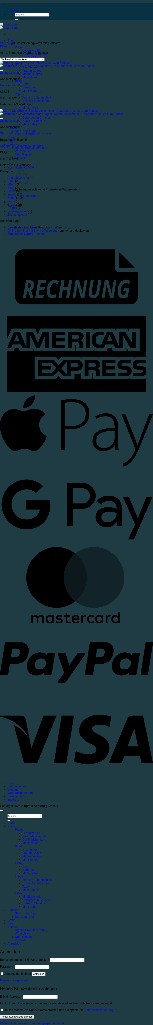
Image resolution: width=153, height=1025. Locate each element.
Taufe (26, 886)
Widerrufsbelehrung (20, 792)
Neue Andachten (11, 85)
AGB (10, 782)
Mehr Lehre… (31, 124)
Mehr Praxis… (31, 843)
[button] (14, 10)
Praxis (19, 47)
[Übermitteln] (16, 19)
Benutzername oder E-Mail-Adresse (24, 959)
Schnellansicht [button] (10, 72)
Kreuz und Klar (25, 916)
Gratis (11, 137)
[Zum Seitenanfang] (1, 810)
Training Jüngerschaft (36, 97)
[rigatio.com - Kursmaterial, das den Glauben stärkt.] (9, 26)
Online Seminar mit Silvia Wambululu (32, 230)
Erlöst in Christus (33, 121)
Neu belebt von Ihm (35, 836)
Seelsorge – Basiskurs (22, 227)
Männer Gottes (32, 74)
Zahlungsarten (17, 786)
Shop (11, 40)
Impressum (14, 799)
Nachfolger (29, 849)
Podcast (12, 910)
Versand (12, 789)
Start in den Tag (25, 131)
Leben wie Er (31, 50)
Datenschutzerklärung (98, 1010)
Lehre (11, 201)
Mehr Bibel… (31, 77)
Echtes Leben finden (36, 100)
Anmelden (38, 973)
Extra (10, 187)
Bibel (10, 181)
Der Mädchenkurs (34, 57)
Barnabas (28, 87)
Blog (10, 923)
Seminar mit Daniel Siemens (26, 234)
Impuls (19, 94)
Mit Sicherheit (31, 896)
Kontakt (20, 940)
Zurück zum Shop (26, 195)
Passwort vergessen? (14, 980)
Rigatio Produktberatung (31, 930)
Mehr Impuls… (32, 107)
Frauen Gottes (31, 853)
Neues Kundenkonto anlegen (16, 1016)
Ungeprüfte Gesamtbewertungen (21, 146)
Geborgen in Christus (36, 900)
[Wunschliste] (1, 70)
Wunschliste (23, 151)
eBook (11, 184)
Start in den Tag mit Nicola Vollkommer (25, 133)
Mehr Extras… (31, 90)
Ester (25, 84)
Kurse (11, 197)
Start (3, 43)
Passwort (7, 966)
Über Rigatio (23, 154)
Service (12, 926)
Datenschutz (15, 796)
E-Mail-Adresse (11, 996)
